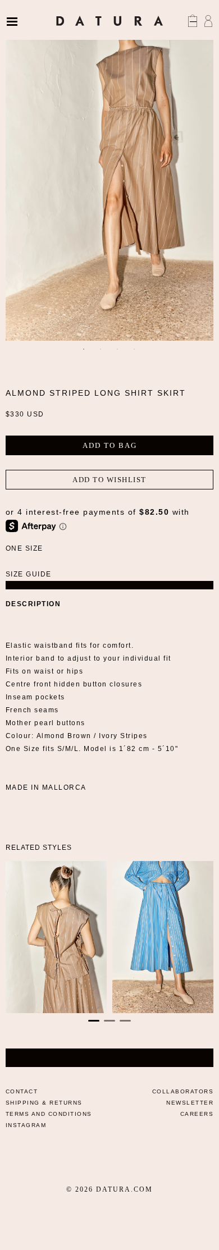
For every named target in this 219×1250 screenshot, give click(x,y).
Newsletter (189, 1103)
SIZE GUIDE (29, 574)
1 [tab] (84, 349)
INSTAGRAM (26, 1125)
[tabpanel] (110, 184)
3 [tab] (118, 349)
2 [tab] (101, 349)
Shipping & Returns (44, 1103)
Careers (197, 1114)
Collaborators (183, 1091)
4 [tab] (134, 349)
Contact (22, 1091)
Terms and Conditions (49, 1114)
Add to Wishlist (109, 479)
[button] (93, 1021)
